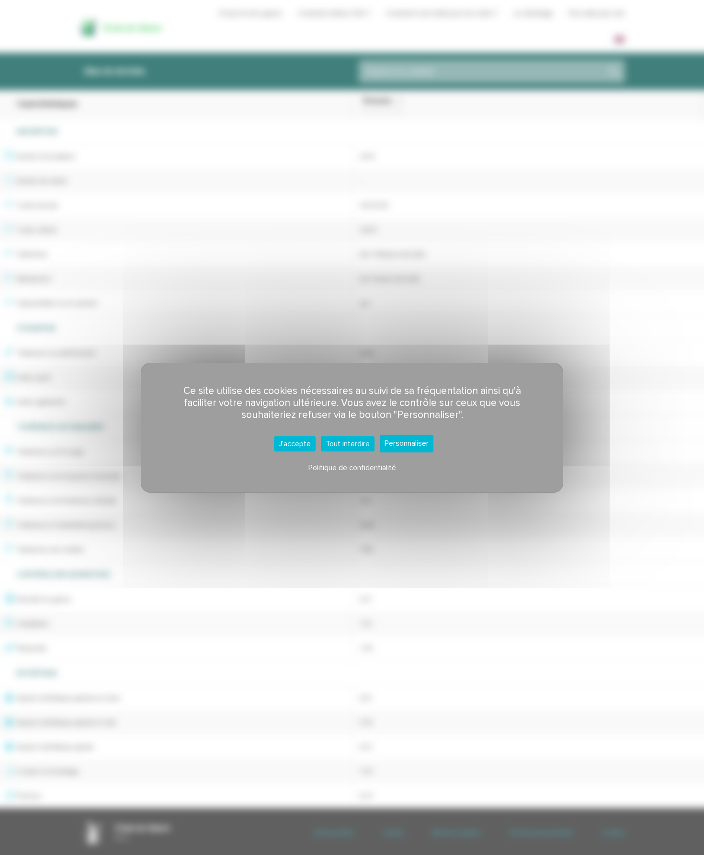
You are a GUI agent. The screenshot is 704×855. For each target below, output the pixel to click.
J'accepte (295, 444)
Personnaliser (407, 443)
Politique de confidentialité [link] (352, 468)
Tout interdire (348, 444)
